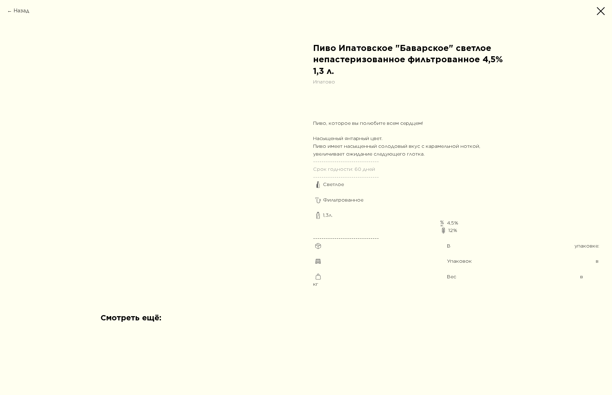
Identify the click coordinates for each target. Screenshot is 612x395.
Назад (21, 10)
